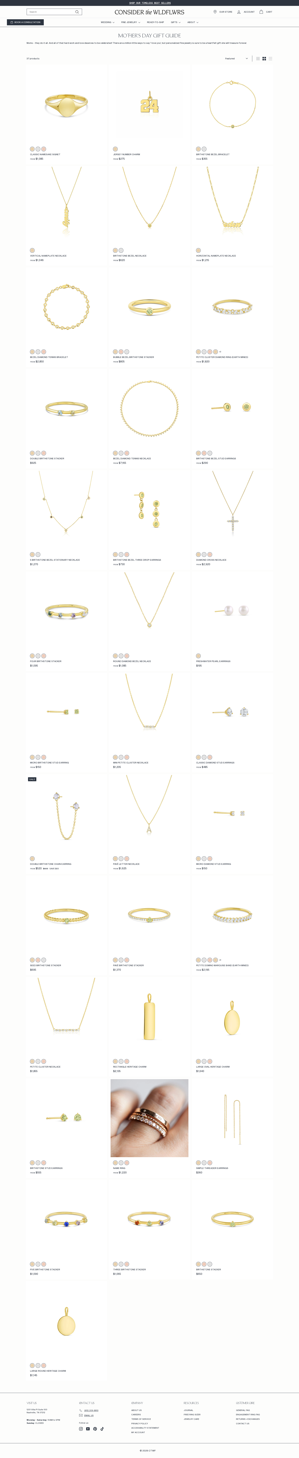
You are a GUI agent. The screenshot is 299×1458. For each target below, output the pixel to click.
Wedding (106, 22)
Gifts (174, 22)
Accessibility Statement (145, 1428)
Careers (136, 1414)
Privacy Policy (139, 1423)
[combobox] (54, 12)
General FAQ (243, 1410)
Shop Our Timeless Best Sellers (150, 2)
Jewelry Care (191, 1419)
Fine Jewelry (129, 22)
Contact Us (242, 1423)
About (191, 22)
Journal (188, 1410)
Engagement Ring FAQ (248, 1414)
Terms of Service (141, 1419)
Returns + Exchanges (248, 1419)
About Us (136, 1410)
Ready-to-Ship (155, 22)
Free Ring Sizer (192, 1414)
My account (138, 1432)
